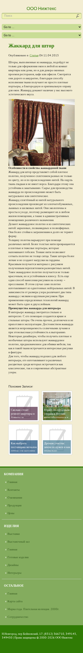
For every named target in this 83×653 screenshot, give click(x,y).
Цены (11, 513)
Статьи (34, 55)
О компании (15, 497)
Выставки (14, 533)
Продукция (14, 505)
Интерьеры (14, 572)
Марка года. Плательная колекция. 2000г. (33, 609)
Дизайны (13, 565)
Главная (12, 482)
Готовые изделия (18, 557)
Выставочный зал (18, 541)
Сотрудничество (18, 617)
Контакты (14, 489)
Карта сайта (15, 601)
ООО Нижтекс (64, 637)
